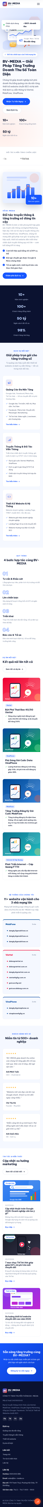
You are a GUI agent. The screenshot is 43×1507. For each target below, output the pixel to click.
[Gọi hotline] (37, 1501)
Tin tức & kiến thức (10, 1459)
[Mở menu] (38, 4)
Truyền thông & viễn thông (13, 1435)
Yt (15, 1419)
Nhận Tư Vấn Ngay (14, 101)
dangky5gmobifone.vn (18, 941)
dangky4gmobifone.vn (18, 936)
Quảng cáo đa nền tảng (12, 1431)
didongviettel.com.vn (18, 967)
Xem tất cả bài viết (14, 1171)
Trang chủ (6, 1454)
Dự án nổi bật (8, 1443)
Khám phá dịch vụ (13, 275)
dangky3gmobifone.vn (18, 931)
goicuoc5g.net (15, 983)
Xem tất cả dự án (13, 669)
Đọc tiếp (8, 1227)
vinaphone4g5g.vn (17, 1013)
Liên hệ (5, 1463)
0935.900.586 (15, 1474)
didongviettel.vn (16, 961)
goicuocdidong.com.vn (18, 988)
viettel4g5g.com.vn (17, 978)
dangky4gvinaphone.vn (19, 1008)
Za (21, 1419)
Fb (5, 1419)
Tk (10, 1419)
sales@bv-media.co (16, 1478)
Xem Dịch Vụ (12, 110)
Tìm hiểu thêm (12, 424)
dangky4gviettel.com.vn (19, 972)
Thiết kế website (9, 1439)
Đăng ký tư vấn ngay (20, 1371)
